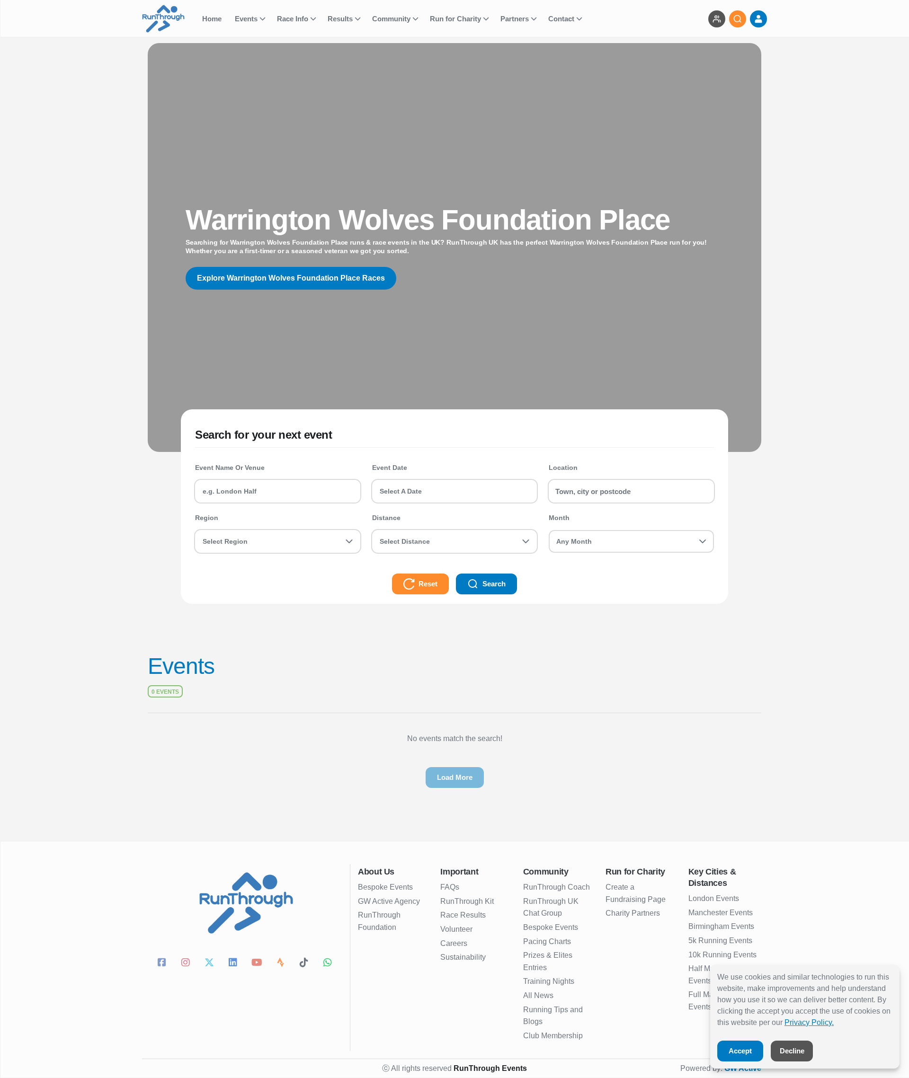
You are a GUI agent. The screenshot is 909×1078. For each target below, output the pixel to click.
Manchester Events (720, 913)
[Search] (737, 18)
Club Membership (553, 1036)
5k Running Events (720, 941)
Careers (453, 943)
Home (212, 19)
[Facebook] (163, 963)
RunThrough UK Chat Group (551, 907)
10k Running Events (722, 955)
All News (538, 995)
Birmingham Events (721, 926)
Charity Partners (633, 913)
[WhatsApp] (329, 963)
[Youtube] (258, 963)
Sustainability (463, 957)
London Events (713, 898)
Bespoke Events (385, 887)
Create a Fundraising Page (636, 893)
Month (559, 517)
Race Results (463, 915)
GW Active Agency (389, 901)
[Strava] (282, 963)
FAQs (449, 887)
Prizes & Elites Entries (547, 961)
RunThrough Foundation (379, 921)
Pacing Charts (547, 941)
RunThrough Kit (467, 901)
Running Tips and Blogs (553, 1016)
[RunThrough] (169, 19)
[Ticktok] (305, 963)
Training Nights (548, 981)
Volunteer (456, 929)
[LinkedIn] (234, 963)
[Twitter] (211, 963)
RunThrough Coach (556, 887)
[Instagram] (187, 963)
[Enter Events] (716, 18)
